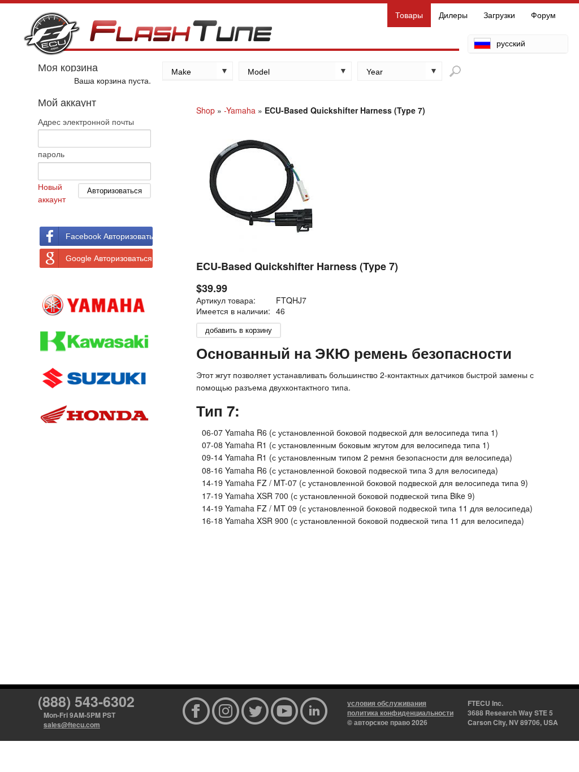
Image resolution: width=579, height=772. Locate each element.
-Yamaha (240, 110)
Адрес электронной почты (86, 121)
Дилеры (453, 15)
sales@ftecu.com (72, 724)
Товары (409, 15)
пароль (51, 153)
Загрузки (499, 15)
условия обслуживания (386, 703)
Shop (205, 110)
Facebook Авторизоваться (109, 236)
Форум (543, 15)
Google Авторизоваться (109, 258)
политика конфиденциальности (400, 713)
